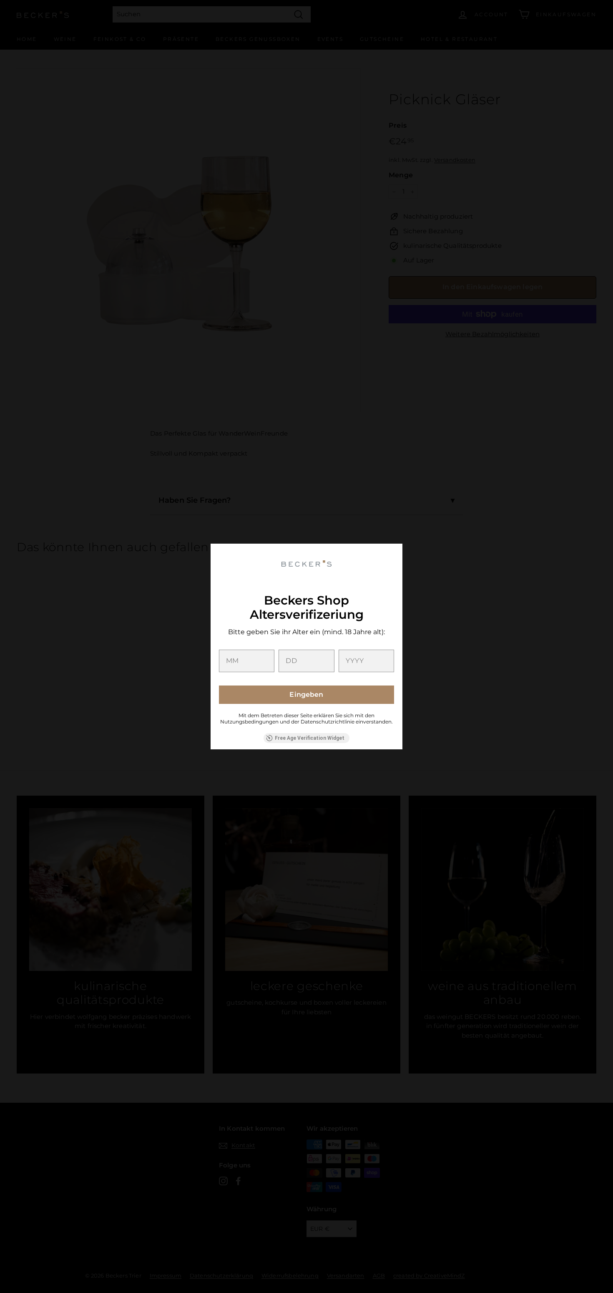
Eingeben (306, 694)
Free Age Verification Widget (309, 738)
